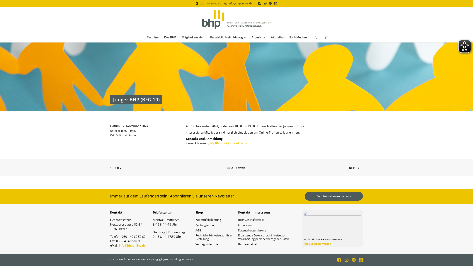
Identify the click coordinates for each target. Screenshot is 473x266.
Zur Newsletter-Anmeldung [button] (334, 196)
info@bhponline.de (240, 3)
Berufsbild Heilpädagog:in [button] (228, 37)
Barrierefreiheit (248, 244)
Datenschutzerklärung (252, 230)
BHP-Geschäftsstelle (251, 219)
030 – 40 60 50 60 (210, 3)
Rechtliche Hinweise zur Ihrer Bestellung (213, 237)
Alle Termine (236, 167)
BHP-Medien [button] (298, 37)
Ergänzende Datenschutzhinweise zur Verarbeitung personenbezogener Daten (263, 237)
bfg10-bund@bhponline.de (228, 143)
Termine (153, 37)
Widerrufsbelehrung (208, 219)
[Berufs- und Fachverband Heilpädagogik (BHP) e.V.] (236, 19)
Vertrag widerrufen (207, 244)
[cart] (326, 37)
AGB (198, 230)
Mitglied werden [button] (193, 37)
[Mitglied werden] (331, 228)
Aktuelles (277, 37)
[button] (259, 3)
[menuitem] (208, 3)
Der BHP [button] (170, 37)
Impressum (245, 225)
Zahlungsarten (204, 225)
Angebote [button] (258, 37)
